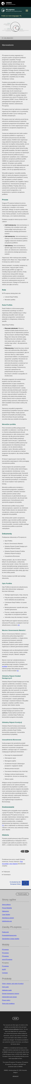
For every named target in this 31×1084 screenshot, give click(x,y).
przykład (4, 666)
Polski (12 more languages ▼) (11, 16)
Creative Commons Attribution (11, 1029)
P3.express (5, 956)
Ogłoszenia (5, 911)
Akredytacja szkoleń (8, 918)
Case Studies (6, 914)
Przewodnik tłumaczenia (9, 935)
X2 (19, 625)
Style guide (5, 987)
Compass (5, 973)
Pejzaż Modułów (7, 908)
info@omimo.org (7, 921)
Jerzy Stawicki (13, 863)
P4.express (5, 953)
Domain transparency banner (10, 993)
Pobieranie (6, 871)
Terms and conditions (8, 1003)
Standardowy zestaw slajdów (10, 938)
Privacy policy (6, 1000)
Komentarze (7, 874)
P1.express (5, 966)
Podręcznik (5, 932)
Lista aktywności (8, 38)
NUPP (4, 969)
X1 (27, 851)
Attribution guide (7, 990)
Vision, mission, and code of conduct (12, 983)
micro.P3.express (7, 959)
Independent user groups (9, 997)
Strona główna (6, 904)
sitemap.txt (15, 1076)
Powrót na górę (22, 894)
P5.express (5, 949)
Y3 (3, 825)
